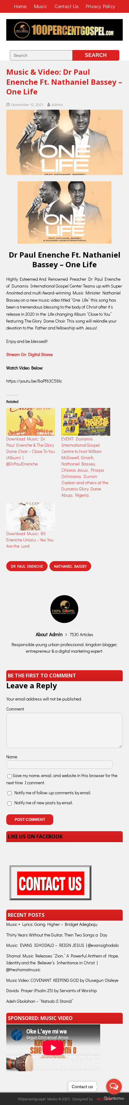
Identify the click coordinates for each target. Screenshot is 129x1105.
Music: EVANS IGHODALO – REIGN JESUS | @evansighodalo (62, 945)
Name (11, 757)
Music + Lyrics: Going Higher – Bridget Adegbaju (51, 924)
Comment (15, 709)
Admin (57, 104)
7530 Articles (81, 634)
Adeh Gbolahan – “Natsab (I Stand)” (40, 1001)
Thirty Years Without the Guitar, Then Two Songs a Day (56, 935)
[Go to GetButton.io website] (114, 1099)
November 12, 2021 (27, 104)
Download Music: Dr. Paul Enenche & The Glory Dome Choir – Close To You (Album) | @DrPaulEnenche (30, 451)
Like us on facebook (35, 836)
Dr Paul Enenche (27, 566)
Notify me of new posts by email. (43, 803)
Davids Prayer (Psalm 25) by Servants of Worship (51, 990)
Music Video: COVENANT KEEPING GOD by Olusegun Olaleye (62, 980)
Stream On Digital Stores (29, 354)
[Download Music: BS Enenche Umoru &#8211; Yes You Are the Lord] (30, 516)
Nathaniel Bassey (70, 566)
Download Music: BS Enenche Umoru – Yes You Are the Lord (30, 539)
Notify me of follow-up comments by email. (52, 793)
